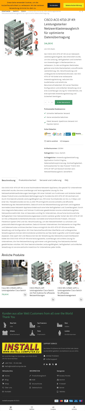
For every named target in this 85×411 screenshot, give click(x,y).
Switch (16, 11)
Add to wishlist (52, 141)
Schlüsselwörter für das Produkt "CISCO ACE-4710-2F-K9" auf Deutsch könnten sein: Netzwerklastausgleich (62, 169)
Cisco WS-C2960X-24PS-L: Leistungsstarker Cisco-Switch (14, 289)
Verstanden (54, 5)
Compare (65, 141)
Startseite (6, 11)
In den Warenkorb (63, 102)
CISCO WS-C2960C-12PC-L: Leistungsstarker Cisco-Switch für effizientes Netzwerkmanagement (70, 291)
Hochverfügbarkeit (74, 163)
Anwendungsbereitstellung (67, 157)
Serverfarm (68, 172)
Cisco (23, 11)
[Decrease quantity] (45, 102)
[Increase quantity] (52, 102)
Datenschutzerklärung (74, 5)
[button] (25, 294)
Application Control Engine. (55, 160)
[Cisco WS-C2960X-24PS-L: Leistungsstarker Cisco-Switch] (14, 273)
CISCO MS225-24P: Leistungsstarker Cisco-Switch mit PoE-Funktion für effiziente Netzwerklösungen (42, 291)
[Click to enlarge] (5, 53)
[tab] (8, 180)
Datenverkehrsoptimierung (55, 163)
